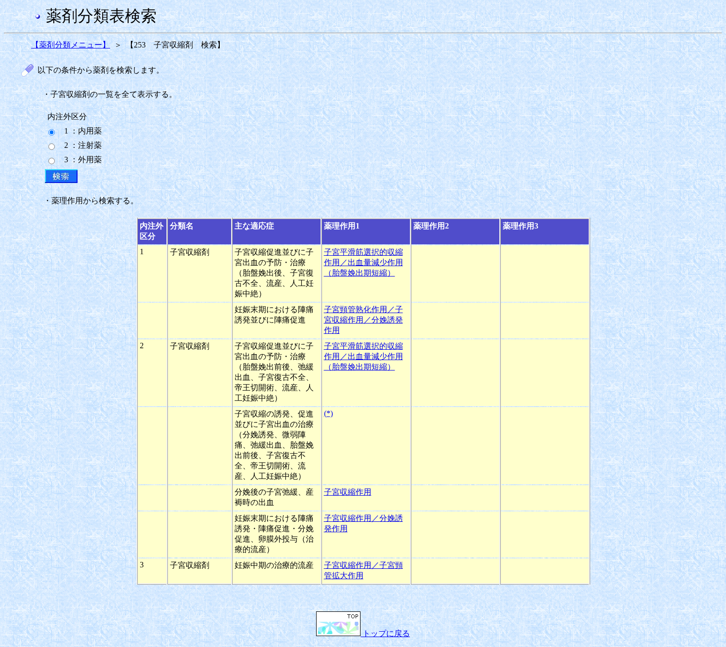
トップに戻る (385, 633)
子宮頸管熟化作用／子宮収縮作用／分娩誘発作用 (363, 319)
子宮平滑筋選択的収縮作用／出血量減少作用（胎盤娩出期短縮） (363, 262)
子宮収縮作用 (347, 492)
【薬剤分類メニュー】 (70, 45)
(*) (328, 413)
